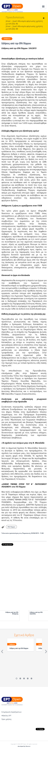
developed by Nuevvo (24, 746)
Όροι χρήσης (7, 719)
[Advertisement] (24, 575)
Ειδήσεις (7, 39)
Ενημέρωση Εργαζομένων (12, 712)
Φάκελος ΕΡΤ (6, 715)
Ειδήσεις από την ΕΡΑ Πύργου (19, 648)
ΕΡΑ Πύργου (11, 527)
